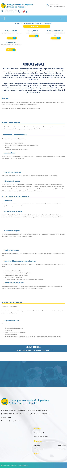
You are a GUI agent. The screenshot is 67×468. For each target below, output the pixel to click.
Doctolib (10, 38)
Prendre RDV (36, 26)
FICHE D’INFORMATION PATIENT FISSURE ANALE (33, 351)
